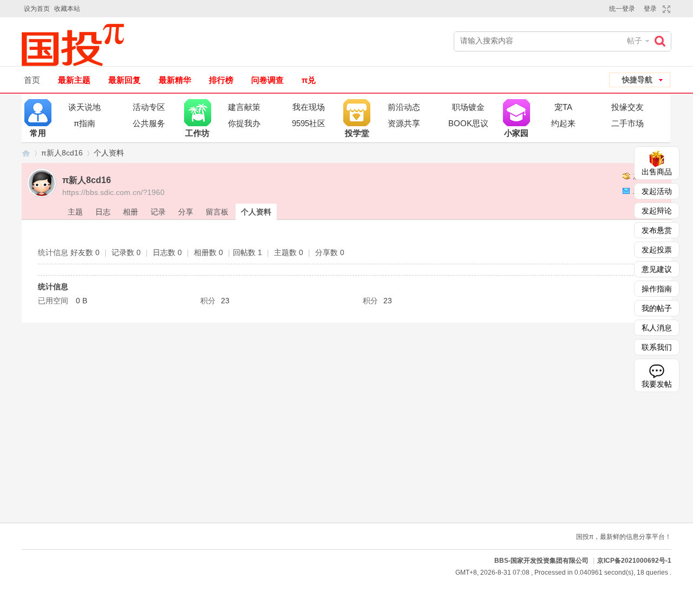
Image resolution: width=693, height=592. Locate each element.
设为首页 (37, 8)
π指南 (84, 123)
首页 (32, 79)
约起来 (563, 123)
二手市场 (627, 123)
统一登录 (622, 8)
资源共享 (404, 123)
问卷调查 (267, 79)
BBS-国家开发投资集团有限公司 (26, 153)
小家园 (516, 112)
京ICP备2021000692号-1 (634, 560)
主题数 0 (288, 252)
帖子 (634, 40)
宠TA (563, 107)
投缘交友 (627, 107)
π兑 (309, 79)
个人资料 (256, 211)
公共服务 (149, 123)
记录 (158, 211)
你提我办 (244, 123)
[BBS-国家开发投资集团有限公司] (77, 45)
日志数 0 (167, 252)
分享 (185, 211)
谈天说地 (84, 107)
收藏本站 (67, 8)
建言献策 (244, 107)
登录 (650, 8)
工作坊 (197, 112)
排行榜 (221, 79)
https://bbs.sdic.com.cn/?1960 (113, 192)
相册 (130, 211)
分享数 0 (329, 252)
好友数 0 (85, 252)
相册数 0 (208, 252)
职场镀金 (468, 107)
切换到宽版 (665, 9)
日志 (102, 211)
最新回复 (124, 79)
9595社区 (308, 123)
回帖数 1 (247, 252)
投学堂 (356, 112)
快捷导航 (637, 79)
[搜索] (663, 41)
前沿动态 (404, 107)
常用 (37, 112)
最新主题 (74, 79)
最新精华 (175, 79)
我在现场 (308, 107)
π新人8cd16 (62, 152)
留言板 (217, 211)
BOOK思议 (468, 123)
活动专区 (149, 107)
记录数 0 (126, 252)
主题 (75, 211)
